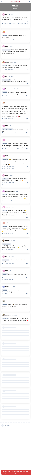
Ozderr (5, 274)
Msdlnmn (6, 260)
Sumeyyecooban (8, 129)
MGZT (5, 35)
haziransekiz (7, 49)
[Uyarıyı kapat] (18, 473)
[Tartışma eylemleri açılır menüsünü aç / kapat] (29, 1)
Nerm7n (6, 159)
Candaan (6, 178)
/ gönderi (15, 1)
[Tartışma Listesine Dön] (1, 1)
